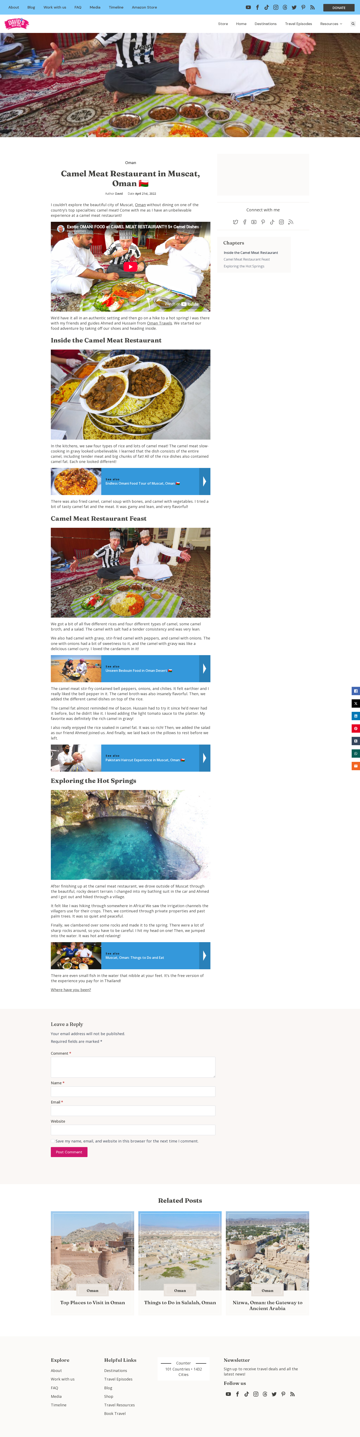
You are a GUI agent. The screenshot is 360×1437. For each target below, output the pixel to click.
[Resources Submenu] (342, 24)
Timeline (116, 7)
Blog (31, 7)
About (13, 7)
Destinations (266, 23)
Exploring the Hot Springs (244, 266)
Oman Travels (159, 323)
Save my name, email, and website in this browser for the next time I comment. (127, 1141)
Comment (61, 1053)
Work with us (55, 7)
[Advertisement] (254, 302)
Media (95, 7)
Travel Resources (119, 1404)
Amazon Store (144, 7)
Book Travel (115, 1413)
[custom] (248, 7)
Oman (130, 162)
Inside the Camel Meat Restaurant (251, 253)
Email (57, 1102)
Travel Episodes (298, 23)
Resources (329, 23)
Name (58, 1083)
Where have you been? (71, 989)
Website (58, 1121)
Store (223, 23)
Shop (108, 1396)
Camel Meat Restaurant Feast (247, 259)
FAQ (78, 7)
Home (241, 23)
